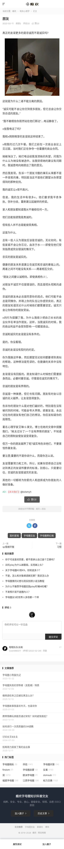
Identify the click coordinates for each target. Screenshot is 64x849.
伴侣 (28, 764)
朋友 (5, 19)
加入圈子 (20, 813)
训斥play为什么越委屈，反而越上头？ (24, 564)
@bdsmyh (26, 491)
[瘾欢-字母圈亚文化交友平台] (32, 4)
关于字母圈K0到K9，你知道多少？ (23, 570)
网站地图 (42, 833)
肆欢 (47, 827)
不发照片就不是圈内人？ (18, 591)
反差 (48, 769)
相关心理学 (25, 11)
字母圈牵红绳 (47, 535)
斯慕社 (40, 827)
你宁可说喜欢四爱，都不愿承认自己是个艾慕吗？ (30, 559)
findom (7, 769)
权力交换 (50, 780)
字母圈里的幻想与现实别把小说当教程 (24, 581)
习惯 (59, 546)
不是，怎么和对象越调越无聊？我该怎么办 (27, 575)
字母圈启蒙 (30, 769)
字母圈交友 (29, 535)
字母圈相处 (9, 764)
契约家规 (14, 535)
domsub (49, 775)
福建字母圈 (10, 780)
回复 (45, 650)
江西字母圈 (31, 780)
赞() (35, 23)
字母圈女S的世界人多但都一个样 (22, 597)
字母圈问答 (51, 764)
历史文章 (43, 813)
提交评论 (53, 636)
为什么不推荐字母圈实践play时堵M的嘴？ (27, 586)
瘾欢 (14, 11)
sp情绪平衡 (8, 546)
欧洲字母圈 (30, 775)
